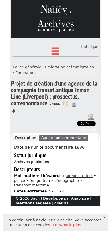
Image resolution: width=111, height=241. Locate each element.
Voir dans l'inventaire (66, 103)
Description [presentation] (25, 138)
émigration (40, 180)
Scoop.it (88, 130)
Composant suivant (13, 111)
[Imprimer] (90, 117)
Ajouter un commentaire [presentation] (63, 138)
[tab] (25, 138)
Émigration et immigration (69, 67)
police (19, 180)
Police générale (27, 67)
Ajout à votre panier (74, 104)
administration (79, 176)
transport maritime (31, 185)
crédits (61, 203)
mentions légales (33, 203)
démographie (66, 180)
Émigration (25, 73)
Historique (89, 47)
